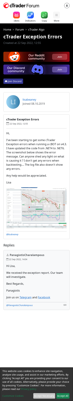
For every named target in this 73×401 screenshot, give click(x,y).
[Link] (65, 305)
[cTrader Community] (21, 5)
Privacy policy (28, 389)
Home (7, 29)
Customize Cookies (13, 395)
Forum (19, 29)
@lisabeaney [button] (12, 234)
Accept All (62, 395)
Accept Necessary (44, 395)
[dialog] (36, 384)
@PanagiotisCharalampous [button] (19, 305)
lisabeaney (29, 99)
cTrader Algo (36, 29)
